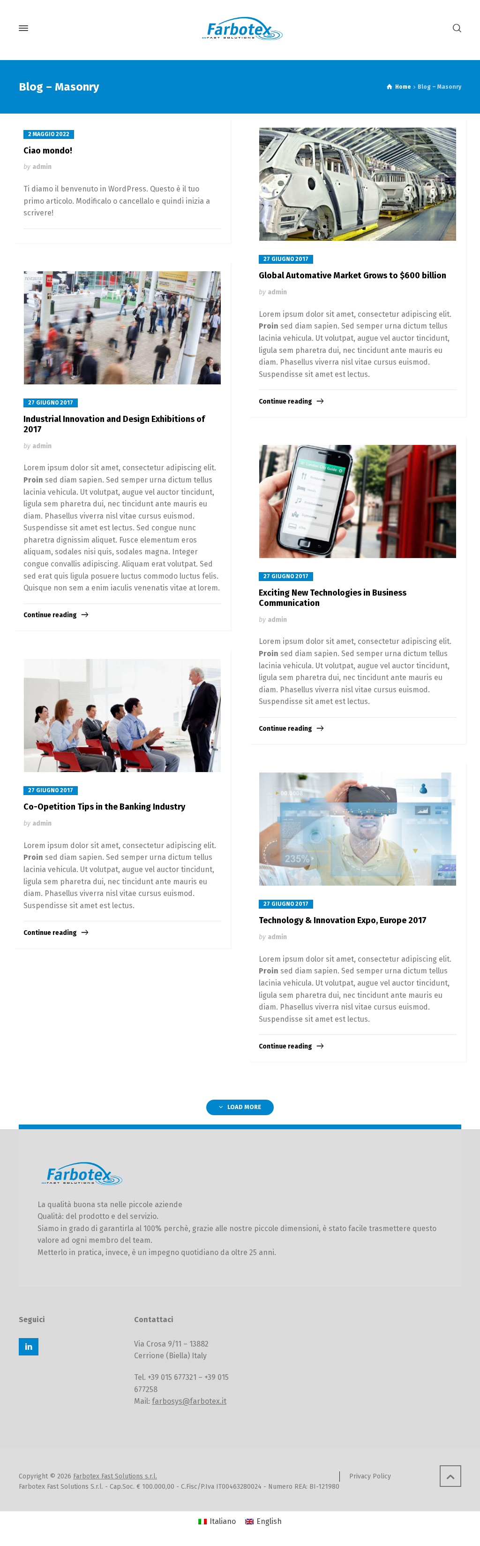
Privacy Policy (370, 1476)
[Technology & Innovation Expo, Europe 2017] (358, 829)
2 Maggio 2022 (48, 134)
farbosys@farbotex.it (189, 1401)
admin (42, 167)
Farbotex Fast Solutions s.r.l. (115, 1476)
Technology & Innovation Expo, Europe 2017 (343, 920)
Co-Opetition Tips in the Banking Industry (104, 807)
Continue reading (285, 402)
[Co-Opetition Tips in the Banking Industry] (122, 716)
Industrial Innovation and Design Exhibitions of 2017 (114, 424)
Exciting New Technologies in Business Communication (332, 598)
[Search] (455, 28)
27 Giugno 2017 (285, 259)
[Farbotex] (240, 28)
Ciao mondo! (47, 150)
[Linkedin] (28, 1346)
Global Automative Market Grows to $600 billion (352, 275)
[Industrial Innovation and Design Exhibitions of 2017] (122, 328)
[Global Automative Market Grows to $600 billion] (358, 184)
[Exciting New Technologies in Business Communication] (358, 502)
